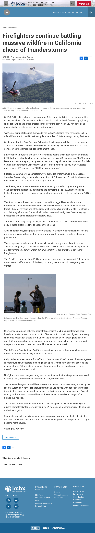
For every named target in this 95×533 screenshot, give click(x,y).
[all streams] (91, 12)
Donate (85, 3)
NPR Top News (9, 27)
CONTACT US (78, 486)
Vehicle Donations (61, 495)
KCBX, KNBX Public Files (42, 499)
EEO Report (39, 495)
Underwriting (59, 498)
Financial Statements (43, 503)
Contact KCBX (78, 491)
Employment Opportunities (78, 495)
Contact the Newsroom (78, 501)
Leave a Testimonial (81, 505)
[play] (7, 12)
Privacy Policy (40, 506)
